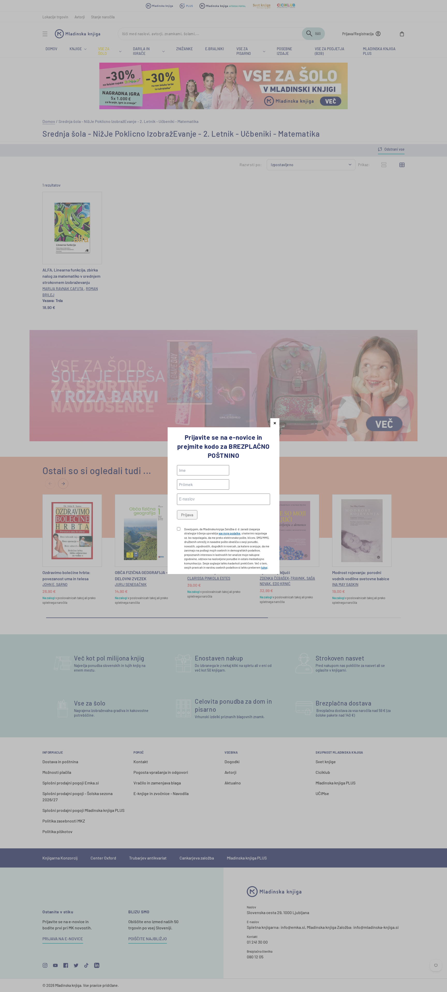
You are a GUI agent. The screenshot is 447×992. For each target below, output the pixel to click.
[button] (274, 422)
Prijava (187, 514)
